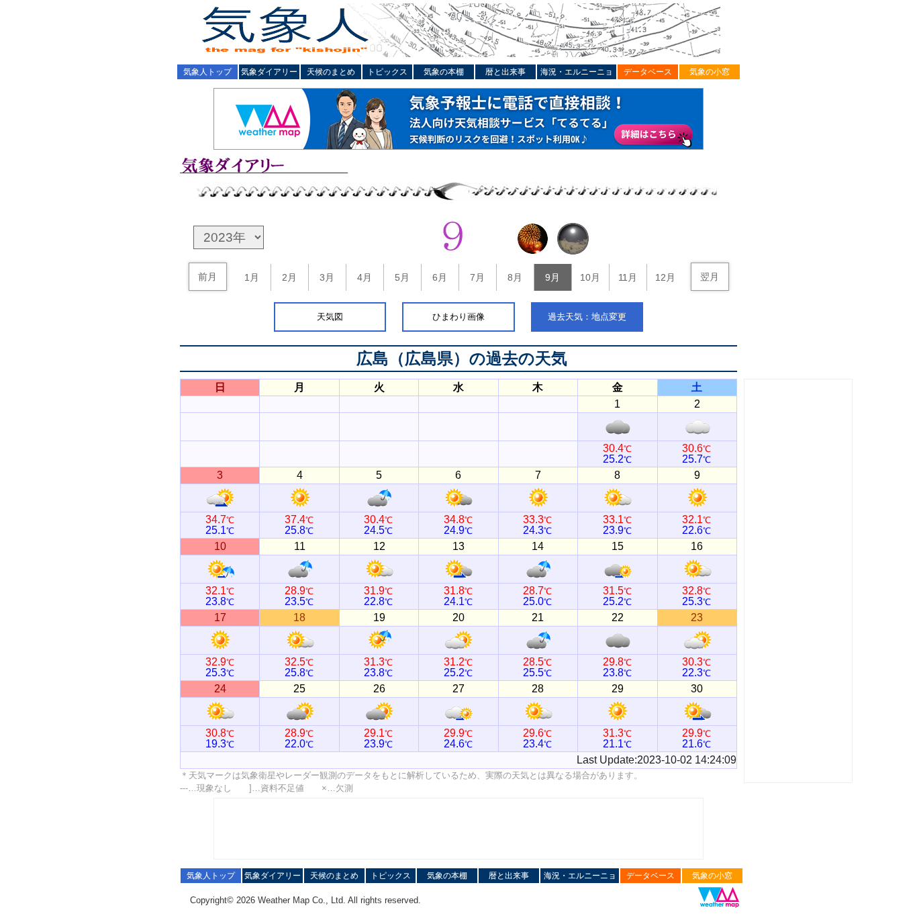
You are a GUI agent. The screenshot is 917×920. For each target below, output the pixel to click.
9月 (552, 277)
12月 (665, 277)
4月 (364, 277)
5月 (402, 277)
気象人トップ (207, 72)
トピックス (387, 72)
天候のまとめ (331, 72)
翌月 (709, 276)
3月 (327, 277)
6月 (439, 277)
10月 (590, 277)
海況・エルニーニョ (576, 72)
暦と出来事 (505, 72)
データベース (648, 72)
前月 (207, 276)
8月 (515, 277)
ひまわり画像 (458, 317)
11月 (627, 277)
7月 (477, 277)
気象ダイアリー (269, 72)
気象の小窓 (709, 72)
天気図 (330, 317)
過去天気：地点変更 (587, 317)
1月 (251, 277)
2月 (289, 277)
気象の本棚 (444, 72)
